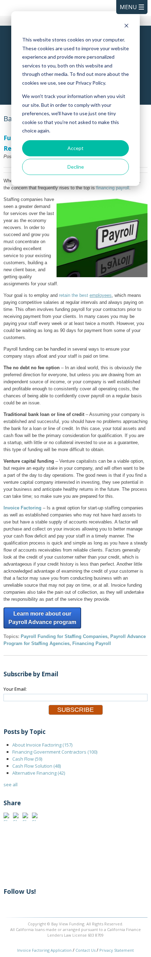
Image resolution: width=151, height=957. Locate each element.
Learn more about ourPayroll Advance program (42, 618)
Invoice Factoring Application (44, 950)
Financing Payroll (91, 643)
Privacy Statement (116, 950)
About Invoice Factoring (42, 745)
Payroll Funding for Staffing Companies (64, 636)
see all (11, 784)
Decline (75, 167)
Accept (75, 148)
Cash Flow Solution (36, 766)
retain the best (85, 295)
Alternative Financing (38, 773)
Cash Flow (27, 759)
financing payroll (112, 187)
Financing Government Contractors (54, 752)
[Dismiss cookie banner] (126, 26)
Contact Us (86, 950)
